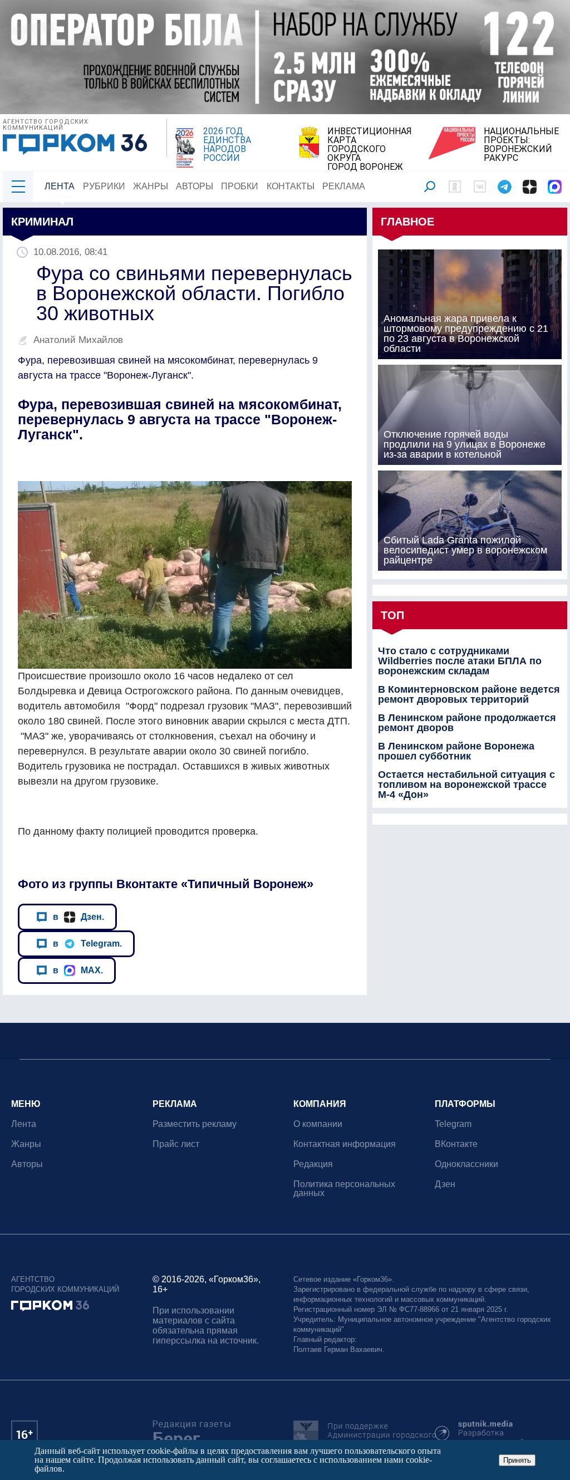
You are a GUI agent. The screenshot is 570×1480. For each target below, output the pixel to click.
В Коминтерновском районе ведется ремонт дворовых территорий (469, 694)
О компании (317, 1124)
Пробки (239, 186)
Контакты (291, 186)
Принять (517, 1460)
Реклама (343, 186)
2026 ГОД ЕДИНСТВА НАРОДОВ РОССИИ (227, 145)
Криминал (42, 221)
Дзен (445, 1184)
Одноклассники (466, 1164)
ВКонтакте (456, 1144)
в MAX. (78, 970)
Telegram (453, 1124)
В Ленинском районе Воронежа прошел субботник (456, 751)
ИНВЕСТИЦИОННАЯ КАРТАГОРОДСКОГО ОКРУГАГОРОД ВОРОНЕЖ (369, 149)
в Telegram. (87, 943)
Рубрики (104, 186)
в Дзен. (78, 916)
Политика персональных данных (344, 1188)
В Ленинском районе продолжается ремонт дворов (467, 723)
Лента (60, 186)
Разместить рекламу (195, 1124)
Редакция (313, 1164)
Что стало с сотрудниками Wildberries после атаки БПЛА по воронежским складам (460, 661)
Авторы (194, 186)
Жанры (150, 186)
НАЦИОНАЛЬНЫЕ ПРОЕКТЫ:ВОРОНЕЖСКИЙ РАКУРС (521, 145)
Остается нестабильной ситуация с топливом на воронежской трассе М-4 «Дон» (466, 785)
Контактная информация (344, 1144)
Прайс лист (176, 1144)
